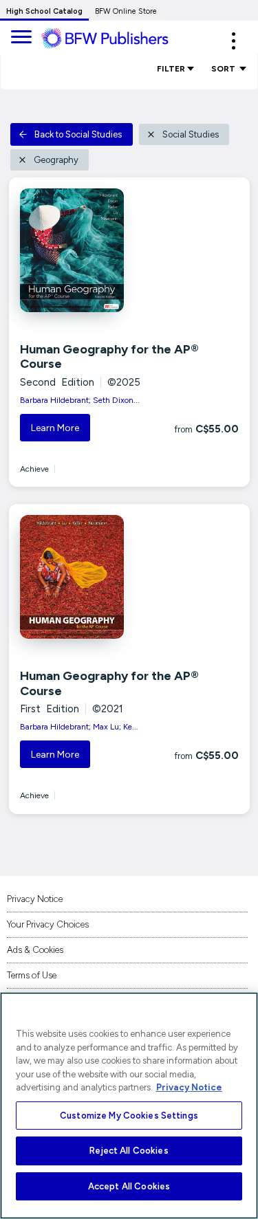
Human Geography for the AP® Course (109, 357)
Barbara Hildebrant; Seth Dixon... (80, 400)
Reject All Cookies (128, 1150)
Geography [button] (56, 160)
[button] (233, 40)
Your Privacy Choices (48, 924)
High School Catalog (44, 11)
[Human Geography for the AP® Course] (89, 250)
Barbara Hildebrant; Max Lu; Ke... (79, 727)
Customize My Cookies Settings (129, 1115)
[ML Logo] (115, 38)
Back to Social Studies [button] (78, 134)
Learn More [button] (55, 428)
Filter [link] (171, 69)
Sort (224, 69)
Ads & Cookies (35, 950)
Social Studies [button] (190, 134)
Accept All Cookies (129, 1186)
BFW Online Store (126, 11)
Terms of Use (31, 975)
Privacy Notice (35, 899)
